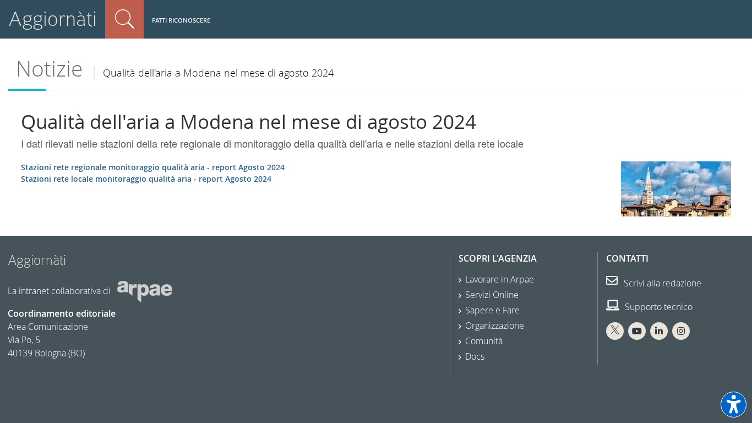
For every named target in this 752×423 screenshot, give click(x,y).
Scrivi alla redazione (661, 283)
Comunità (484, 341)
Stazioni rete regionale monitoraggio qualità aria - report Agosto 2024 (153, 167)
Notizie (49, 69)
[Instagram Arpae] (681, 331)
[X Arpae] (615, 331)
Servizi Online (492, 295)
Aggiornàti (52, 19)
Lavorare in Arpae (499, 279)
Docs (474, 356)
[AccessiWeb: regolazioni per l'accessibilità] (733, 404)
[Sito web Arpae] (145, 291)
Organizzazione (494, 325)
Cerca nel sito (124, 19)
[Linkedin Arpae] (659, 331)
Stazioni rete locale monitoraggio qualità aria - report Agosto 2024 (146, 178)
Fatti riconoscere (181, 20)
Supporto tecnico (658, 307)
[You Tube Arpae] (637, 331)
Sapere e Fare (492, 310)
